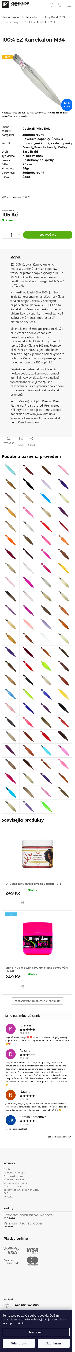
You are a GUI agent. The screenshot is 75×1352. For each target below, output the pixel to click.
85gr (25, 168)
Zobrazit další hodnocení (60, 1136)
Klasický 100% (32, 156)
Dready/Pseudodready (39, 147)
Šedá (26, 177)
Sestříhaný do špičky (38, 160)
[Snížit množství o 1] (19, 235)
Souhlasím (53, 1343)
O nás (6, 1169)
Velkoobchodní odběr (15, 1183)
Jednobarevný (33, 134)
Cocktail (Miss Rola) (37, 128)
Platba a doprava (13, 1176)
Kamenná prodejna (14, 1172)
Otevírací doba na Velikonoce (28, 1215)
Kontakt (8, 1196)
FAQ (6, 1193)
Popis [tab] (15, 257)
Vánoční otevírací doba (22, 1223)
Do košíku (48, 234)
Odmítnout (19, 1343)
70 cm (27, 164)
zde (25, 116)
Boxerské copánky (36, 139)
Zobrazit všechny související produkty (37, 1001)
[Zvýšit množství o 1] (4, 235)
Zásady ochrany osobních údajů (21, 1189)
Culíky (62, 147)
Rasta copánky (61, 143)
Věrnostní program (14, 1179)
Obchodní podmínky (15, 1186)
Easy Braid (30, 151)
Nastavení (36, 1332)
